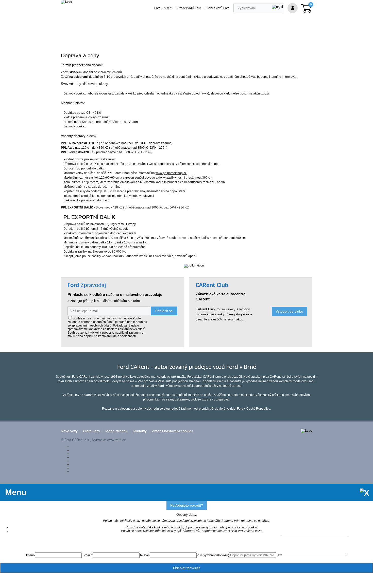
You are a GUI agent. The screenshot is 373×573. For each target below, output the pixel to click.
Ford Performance (125, 38)
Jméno (30, 555)
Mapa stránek (116, 431)
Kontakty (140, 431)
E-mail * (87, 555)
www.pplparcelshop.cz (171, 173)
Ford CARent (163, 8)
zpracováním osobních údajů (112, 318)
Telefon (145, 555)
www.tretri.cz (116, 440)
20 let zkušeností (161, 38)
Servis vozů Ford (218, 8)
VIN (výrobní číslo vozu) (213, 555)
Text (279, 555)
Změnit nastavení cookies (172, 431)
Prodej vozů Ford (189, 8)
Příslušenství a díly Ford (84, 38)
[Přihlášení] (292, 8)
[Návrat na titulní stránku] (66, 2)
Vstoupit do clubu (289, 311)
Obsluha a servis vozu (199, 38)
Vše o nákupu (235, 38)
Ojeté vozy (91, 431)
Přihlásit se (164, 311)
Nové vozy (69, 431)
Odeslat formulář (186, 568)
